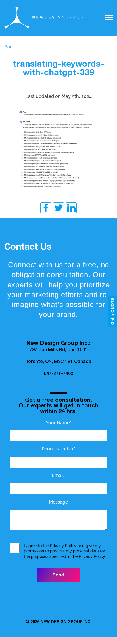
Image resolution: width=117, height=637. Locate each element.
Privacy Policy (63, 545)
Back (9, 46)
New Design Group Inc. (66, 622)
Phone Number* (58, 449)
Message (58, 502)
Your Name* (58, 422)
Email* (58, 475)
